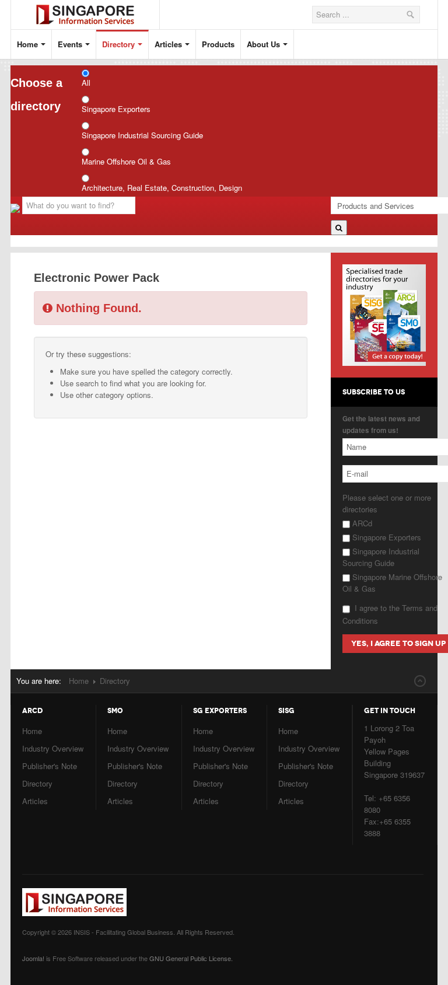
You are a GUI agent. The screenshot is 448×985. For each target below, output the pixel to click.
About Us (263, 44)
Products (218, 44)
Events (70, 44)
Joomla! (33, 958)
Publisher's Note (49, 765)
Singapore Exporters (116, 108)
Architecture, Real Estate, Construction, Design (162, 187)
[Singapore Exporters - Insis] (94, 5)
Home (27, 44)
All (86, 82)
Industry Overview (52, 748)
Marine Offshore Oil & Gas (126, 161)
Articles (168, 44)
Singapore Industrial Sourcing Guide (142, 135)
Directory (118, 44)
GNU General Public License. (191, 958)
